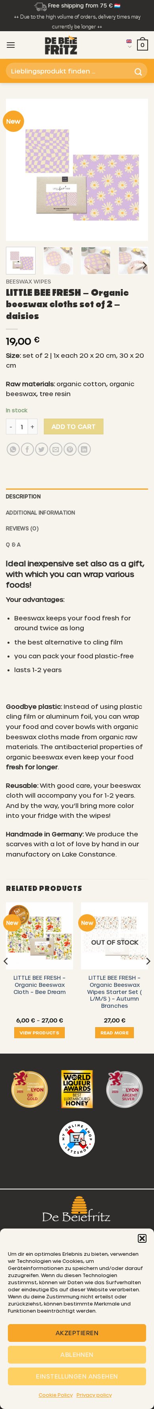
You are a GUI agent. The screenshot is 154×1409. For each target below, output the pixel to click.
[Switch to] (128, 45)
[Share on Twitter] (41, 449)
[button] (142, 1238)
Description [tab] (23, 496)
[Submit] (138, 71)
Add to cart (74, 426)
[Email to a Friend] (55, 449)
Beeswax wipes (28, 281)
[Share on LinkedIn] (84, 449)
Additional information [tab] (40, 512)
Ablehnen (77, 1354)
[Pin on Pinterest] (70, 449)
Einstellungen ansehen (77, 1376)
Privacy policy (94, 1395)
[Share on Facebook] (27, 449)
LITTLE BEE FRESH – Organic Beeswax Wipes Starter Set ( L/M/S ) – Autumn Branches (114, 991)
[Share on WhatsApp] (13, 449)
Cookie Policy (56, 1395)
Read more (114, 1032)
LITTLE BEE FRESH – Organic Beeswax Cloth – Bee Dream (39, 984)
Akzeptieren (77, 1332)
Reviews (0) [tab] (22, 528)
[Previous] (18, 170)
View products (39, 1032)
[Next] (135, 170)
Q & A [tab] (13, 544)
